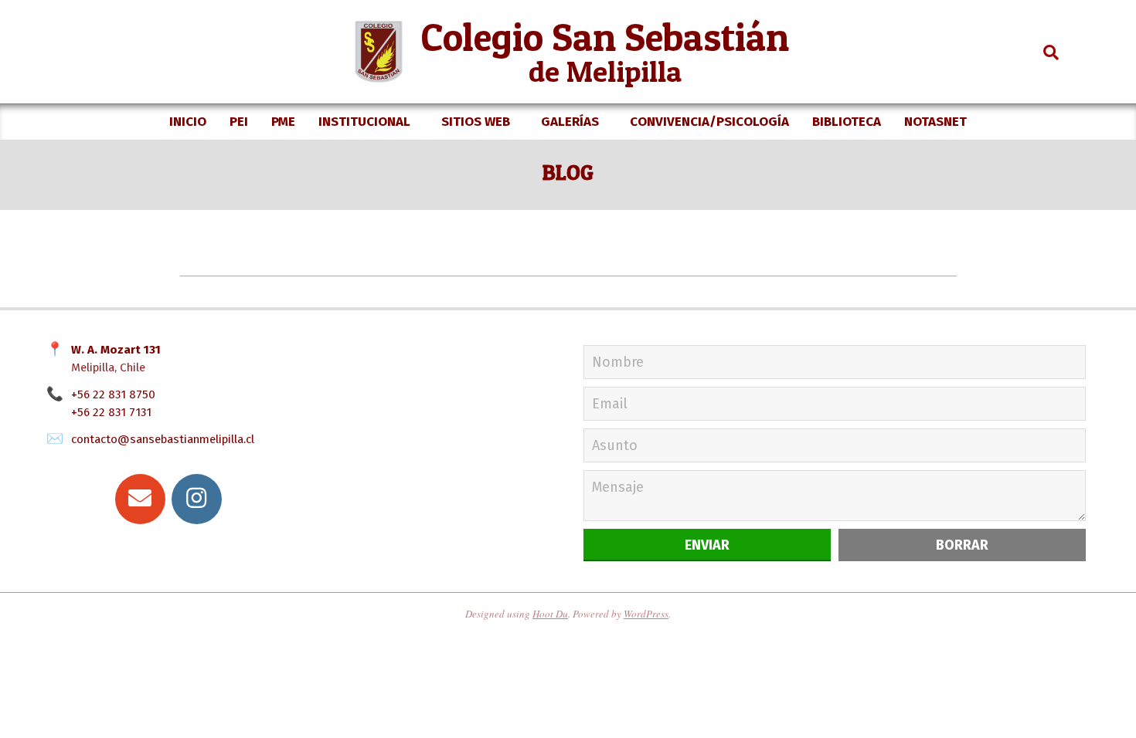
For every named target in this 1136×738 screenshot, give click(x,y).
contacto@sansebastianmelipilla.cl (162, 439)
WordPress (646, 614)
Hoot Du (550, 614)
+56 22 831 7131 (111, 412)
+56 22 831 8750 (113, 394)
